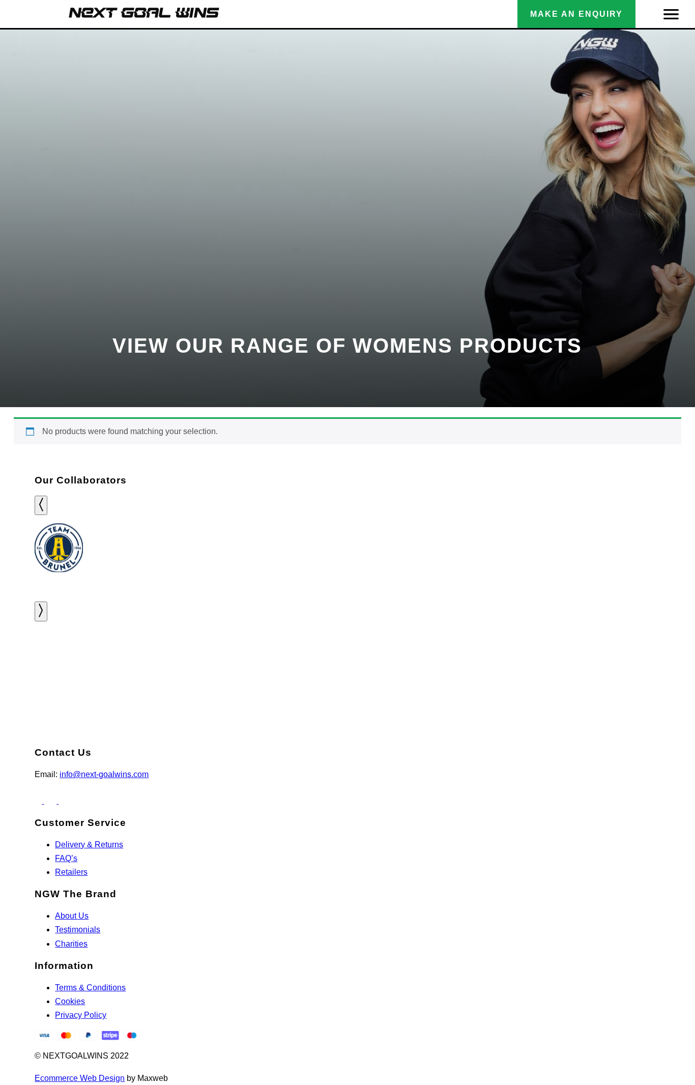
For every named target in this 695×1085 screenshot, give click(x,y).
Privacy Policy (80, 1015)
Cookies (70, 1001)
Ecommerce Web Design (80, 1078)
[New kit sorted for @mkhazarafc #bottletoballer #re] (405, 659)
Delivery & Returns (89, 844)
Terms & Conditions (90, 987)
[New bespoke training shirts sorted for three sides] (58, 659)
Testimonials (77, 929)
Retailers (71, 872)
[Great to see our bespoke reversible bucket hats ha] (174, 659)
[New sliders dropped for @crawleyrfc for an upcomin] (637, 659)
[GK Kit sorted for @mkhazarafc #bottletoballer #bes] (289, 659)
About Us (72, 915)
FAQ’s (66, 858)
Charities (71, 943)
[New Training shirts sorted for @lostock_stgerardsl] (522, 659)
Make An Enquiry (576, 14)
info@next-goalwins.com (104, 774)
